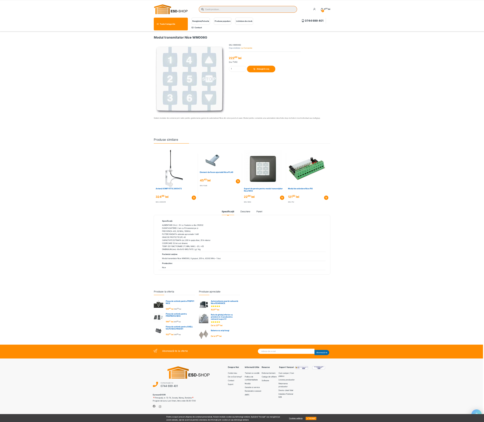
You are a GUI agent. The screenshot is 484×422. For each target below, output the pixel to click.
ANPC (247, 395)
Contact (198, 27)
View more (253, 420)
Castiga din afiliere (269, 377)
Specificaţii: (167, 221)
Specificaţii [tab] (228, 211)
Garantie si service (252, 387)
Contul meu (232, 373)
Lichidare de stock (244, 21)
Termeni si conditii (252, 373)
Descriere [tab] (245, 211)
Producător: (167, 263)
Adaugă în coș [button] (193, 198)
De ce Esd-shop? (235, 377)
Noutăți (248, 383)
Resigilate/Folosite (200, 21)
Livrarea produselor (287, 380)
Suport (230, 384)
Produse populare (223, 21)
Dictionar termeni (268, 373)
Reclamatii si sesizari (253, 391)
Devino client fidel (286, 390)
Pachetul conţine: (170, 254)
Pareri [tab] (259, 211)
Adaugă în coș (263, 69)
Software (265, 380)
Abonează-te (321, 352)
